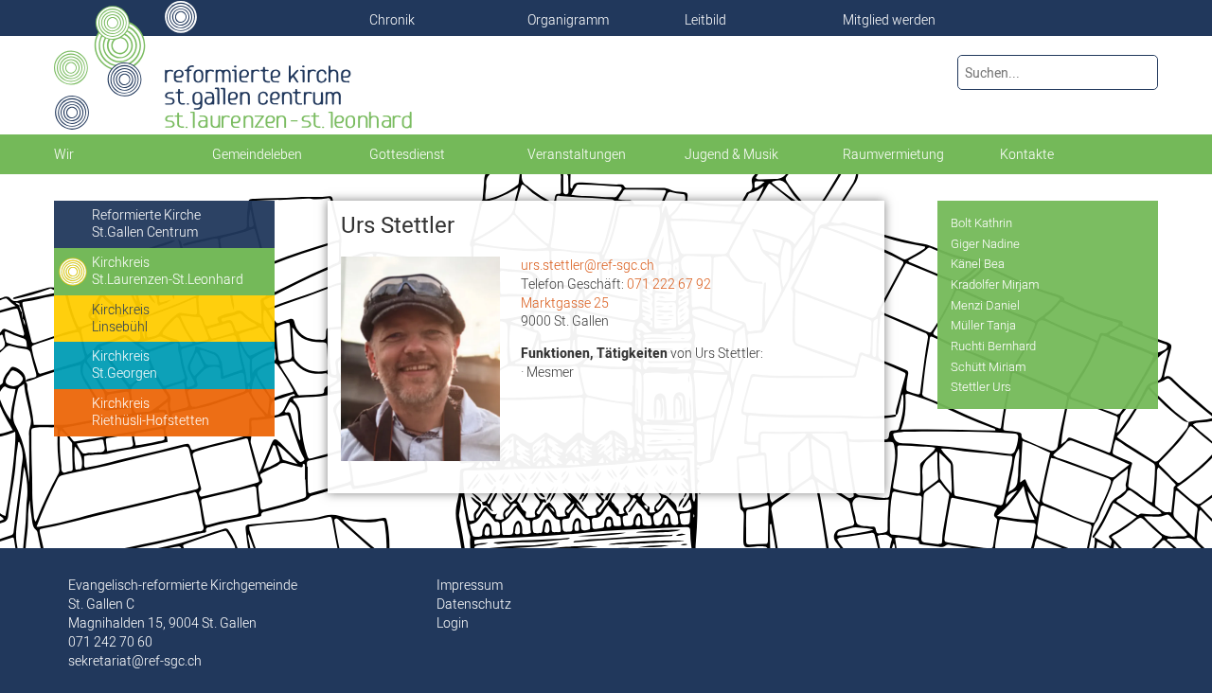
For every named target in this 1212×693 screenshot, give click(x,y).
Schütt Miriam (988, 366)
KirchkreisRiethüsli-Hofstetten (150, 412)
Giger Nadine (985, 243)
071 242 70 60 (110, 641)
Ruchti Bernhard (993, 345)
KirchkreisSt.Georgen (124, 364)
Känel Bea (978, 263)
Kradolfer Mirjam (995, 284)
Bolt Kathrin (981, 222)
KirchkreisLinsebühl (121, 318)
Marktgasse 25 (565, 302)
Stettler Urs (981, 386)
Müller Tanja (983, 324)
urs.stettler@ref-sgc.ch (587, 265)
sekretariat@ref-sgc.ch (135, 660)
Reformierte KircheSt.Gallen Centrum (146, 223)
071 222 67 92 (669, 284)
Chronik (392, 19)
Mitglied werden (889, 19)
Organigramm (568, 19)
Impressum (470, 585)
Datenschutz (474, 604)
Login (453, 622)
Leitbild (705, 19)
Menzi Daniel (985, 304)
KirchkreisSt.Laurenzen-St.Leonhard (167, 271)
